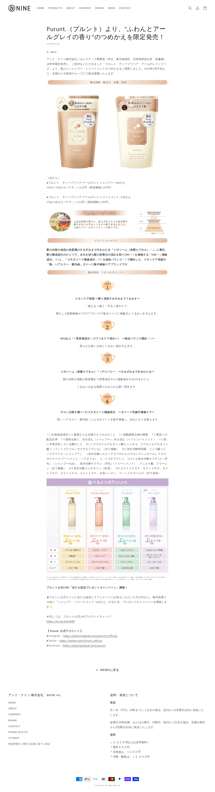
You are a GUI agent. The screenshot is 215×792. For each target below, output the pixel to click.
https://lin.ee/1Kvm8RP (61, 621)
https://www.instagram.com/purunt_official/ (90, 636)
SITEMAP (13, 738)
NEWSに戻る (109, 670)
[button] (190, 8)
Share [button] (53, 51)
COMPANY (14, 714)
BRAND (12, 720)
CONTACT (14, 726)
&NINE (12, 702)
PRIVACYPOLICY (18, 732)
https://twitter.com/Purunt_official (80, 640)
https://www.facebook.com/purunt (84, 645)
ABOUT (12, 708)
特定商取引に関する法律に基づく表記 (29, 744)
